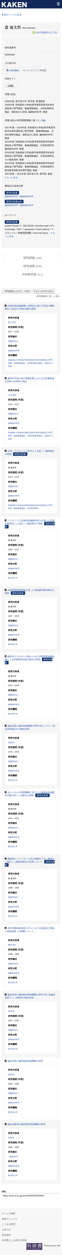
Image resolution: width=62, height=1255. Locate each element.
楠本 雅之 (12, 945)
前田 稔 (11, 742)
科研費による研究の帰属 (14, 1240)
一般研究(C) (13, 1157)
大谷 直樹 (12, 395)
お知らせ (6, 1229)
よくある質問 (8, 1224)
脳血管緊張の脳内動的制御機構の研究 (26, 1124)
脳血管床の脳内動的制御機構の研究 (25, 1061)
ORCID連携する (44, 32)
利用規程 (6, 1235)
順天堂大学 (13, 578)
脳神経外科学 (11, 196)
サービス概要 (8, 1213)
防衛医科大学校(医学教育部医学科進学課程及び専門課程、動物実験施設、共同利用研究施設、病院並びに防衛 (31, 363)
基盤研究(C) (13, 341)
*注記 (54, 32)
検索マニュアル (9, 1219)
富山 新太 (12, 322)
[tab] (32, 258)
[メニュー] (58, 4)
